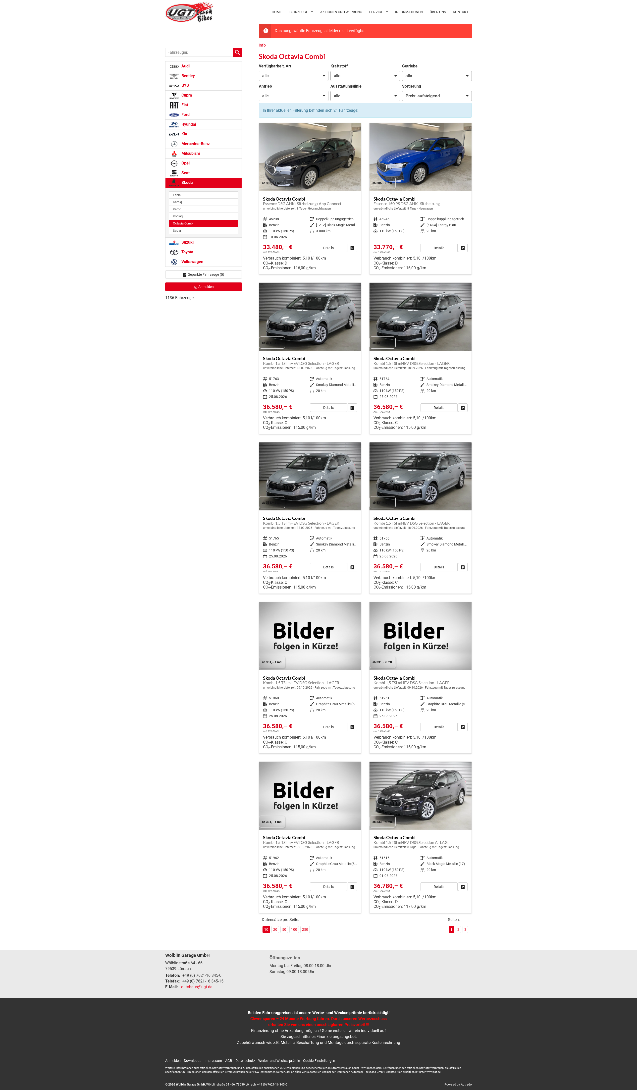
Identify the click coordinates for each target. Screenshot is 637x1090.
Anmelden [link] (206, 287)
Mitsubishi (190, 153)
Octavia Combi (183, 223)
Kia (183, 134)
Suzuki (187, 242)
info (262, 45)
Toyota (186, 252)
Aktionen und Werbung (341, 12)
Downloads (192, 1061)
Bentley (187, 75)
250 (305, 929)
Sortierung (411, 86)
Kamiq (177, 202)
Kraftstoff (339, 66)
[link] (352, 248)
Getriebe (410, 66)
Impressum (213, 1061)
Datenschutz (245, 1061)
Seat (185, 172)
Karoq (177, 209)
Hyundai (188, 124)
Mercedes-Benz (195, 143)
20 (275, 929)
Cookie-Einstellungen (319, 1061)
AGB (228, 1061)
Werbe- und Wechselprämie (279, 1061)
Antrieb (265, 86)
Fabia (177, 195)
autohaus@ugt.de (196, 986)
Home (277, 12)
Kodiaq (178, 216)
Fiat (184, 105)
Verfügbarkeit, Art (275, 66)
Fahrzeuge (298, 12)
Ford (185, 114)
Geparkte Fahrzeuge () (206, 274)
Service (376, 12)
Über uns (438, 12)
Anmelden (173, 1061)
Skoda (186, 182)
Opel (185, 163)
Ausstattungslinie (346, 86)
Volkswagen (191, 261)
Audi (185, 66)
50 (284, 929)
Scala (177, 230)
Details (328, 248)
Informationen (409, 12)
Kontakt (460, 12)
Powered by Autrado (458, 1084)
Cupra (186, 95)
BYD (184, 85)
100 (294, 929)
